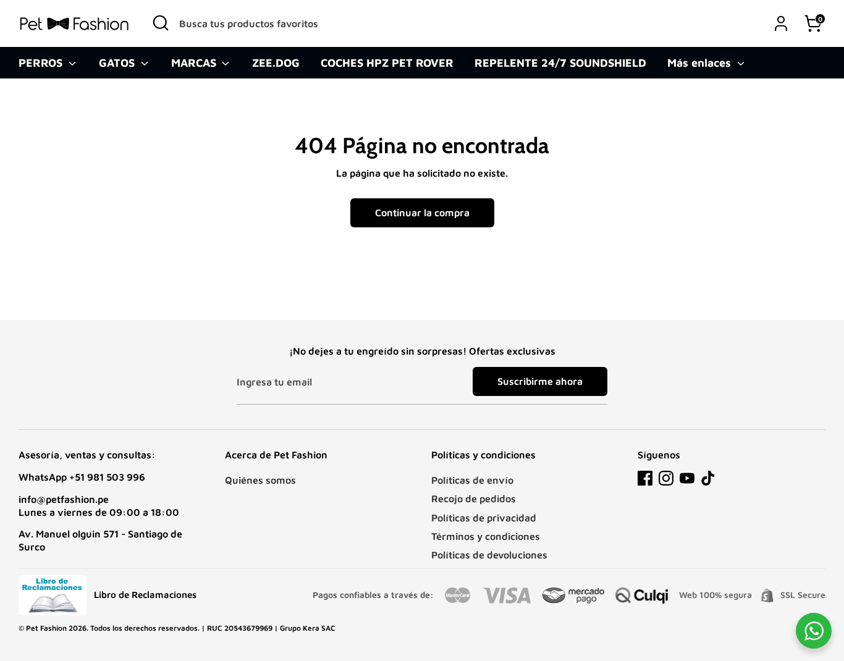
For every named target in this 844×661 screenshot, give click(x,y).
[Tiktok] (708, 478)
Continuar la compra (422, 212)
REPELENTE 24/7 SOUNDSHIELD (560, 62)
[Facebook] (645, 478)
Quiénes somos (260, 480)
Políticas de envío (472, 480)
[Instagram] (666, 478)
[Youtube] (687, 478)
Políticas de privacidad (483, 517)
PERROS (42, 62)
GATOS (118, 62)
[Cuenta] (781, 23)
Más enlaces (700, 62)
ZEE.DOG (276, 62)
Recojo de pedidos (473, 498)
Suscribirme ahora (540, 381)
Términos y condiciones (485, 536)
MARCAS (195, 62)
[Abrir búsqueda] (160, 23)
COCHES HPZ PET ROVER (387, 62)
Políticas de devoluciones (489, 554)
